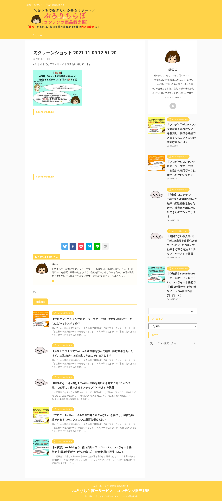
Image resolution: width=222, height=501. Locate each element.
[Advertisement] (60, 148)
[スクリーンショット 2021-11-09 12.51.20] (89, 246)
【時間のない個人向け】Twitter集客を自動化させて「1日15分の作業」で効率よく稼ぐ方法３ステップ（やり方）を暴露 (182, 245)
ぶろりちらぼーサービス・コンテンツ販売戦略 (111, 490)
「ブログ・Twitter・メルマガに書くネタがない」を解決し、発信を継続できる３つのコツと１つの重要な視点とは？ (182, 133)
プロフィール (38, 35)
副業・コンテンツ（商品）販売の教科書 (111, 486)
